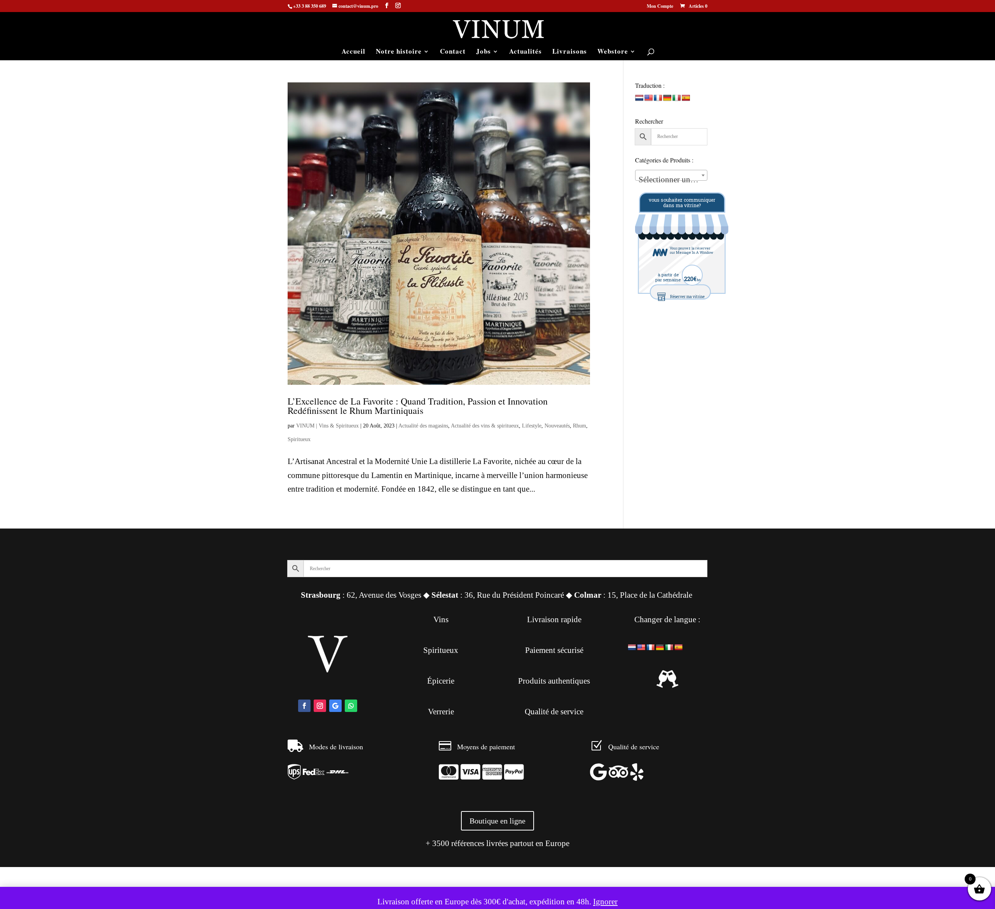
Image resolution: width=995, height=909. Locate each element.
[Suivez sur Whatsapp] (351, 706)
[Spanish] (686, 98)
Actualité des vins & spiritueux (485, 426)
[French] (658, 98)
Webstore (612, 52)
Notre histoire (399, 52)
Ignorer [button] (605, 901)
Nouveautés (557, 426)
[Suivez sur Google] (335, 706)
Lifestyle (531, 426)
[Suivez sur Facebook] (304, 706)
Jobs (483, 52)
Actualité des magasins (423, 426)
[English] (648, 98)
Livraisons (569, 52)
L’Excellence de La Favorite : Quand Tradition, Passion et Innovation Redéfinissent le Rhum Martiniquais (418, 406)
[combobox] (671, 175)
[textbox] (671, 179)
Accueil (353, 52)
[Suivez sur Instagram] (320, 706)
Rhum (579, 426)
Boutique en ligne (497, 821)
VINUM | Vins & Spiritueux (327, 426)
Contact (453, 52)
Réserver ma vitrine (687, 296)
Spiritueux (299, 439)
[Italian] (676, 98)
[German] (667, 98)
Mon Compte (660, 6)
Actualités (525, 52)
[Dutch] (639, 98)
